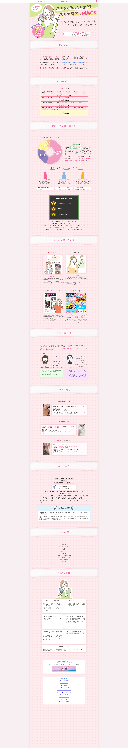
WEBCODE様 (64, 685)
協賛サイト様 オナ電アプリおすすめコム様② (64, 692)
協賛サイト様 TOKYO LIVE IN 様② (64, 690)
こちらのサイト (46, 603)
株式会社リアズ (69, 633)
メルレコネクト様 (64, 683)
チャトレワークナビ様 (64, 697)
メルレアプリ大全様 (64, 694)
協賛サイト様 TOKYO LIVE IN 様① (64, 687)
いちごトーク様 (64, 699)
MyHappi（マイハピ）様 (64, 701)
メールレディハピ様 (64, 680)
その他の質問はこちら (64, 655)
